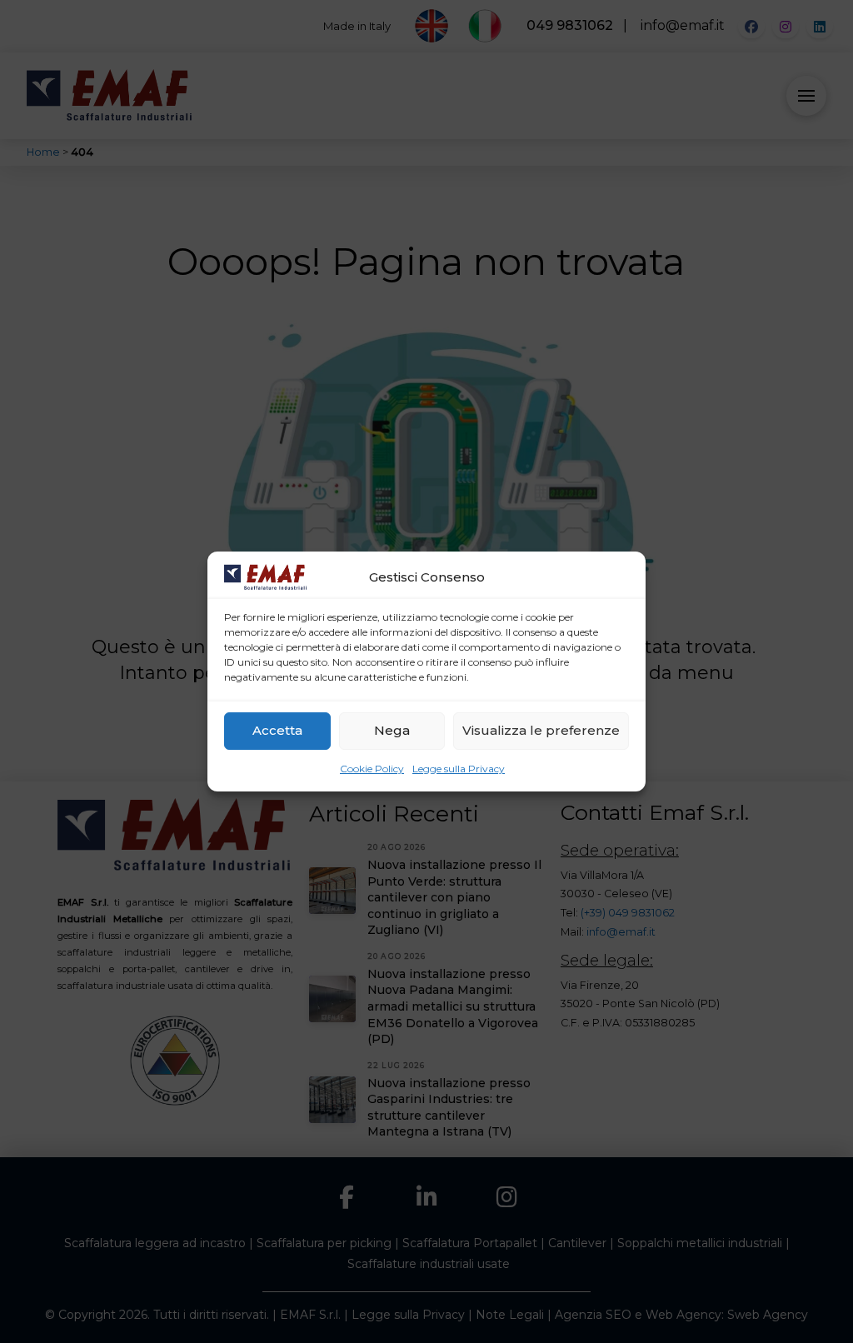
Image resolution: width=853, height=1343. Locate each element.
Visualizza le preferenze (541, 730)
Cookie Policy (372, 768)
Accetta (277, 730)
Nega (392, 730)
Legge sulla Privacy (458, 768)
